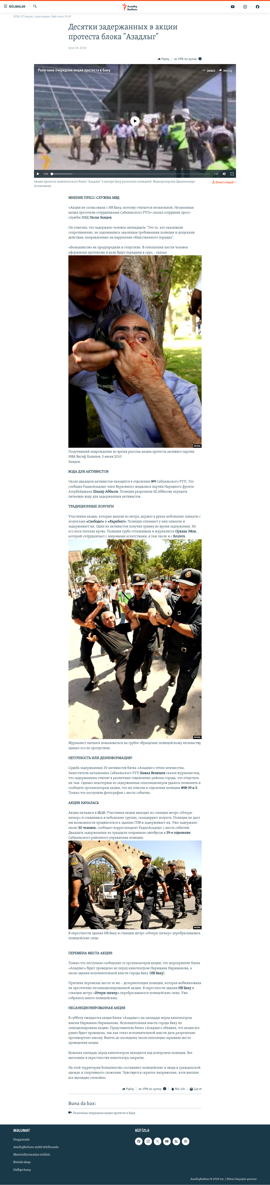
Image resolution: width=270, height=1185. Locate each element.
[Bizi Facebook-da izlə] (257, 7)
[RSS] (176, 1141)
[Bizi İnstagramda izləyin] (245, 7)
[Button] (163, 59)
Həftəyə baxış (22, 1169)
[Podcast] (185, 1141)
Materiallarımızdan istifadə (31, 1154)
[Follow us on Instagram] (148, 1141)
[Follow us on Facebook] (139, 1141)
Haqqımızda (21, 1139)
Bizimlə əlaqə (21, 1162)
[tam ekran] (232, 174)
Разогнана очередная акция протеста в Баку (74, 70)
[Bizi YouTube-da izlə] (233, 7)
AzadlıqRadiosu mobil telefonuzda (36, 1147)
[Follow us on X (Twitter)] (157, 1141)
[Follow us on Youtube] (167, 1141)
